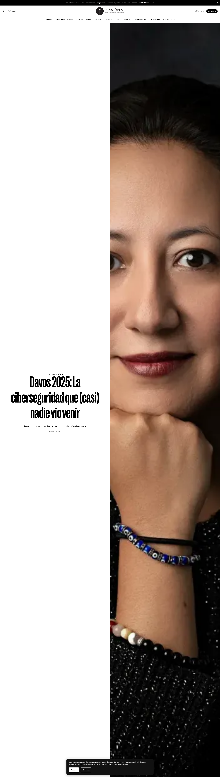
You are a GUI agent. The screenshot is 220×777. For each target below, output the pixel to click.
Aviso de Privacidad (120, 764)
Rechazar (86, 770)
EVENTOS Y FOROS (169, 20)
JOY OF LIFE (108, 20)
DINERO (88, 20)
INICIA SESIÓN (155, 20)
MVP (117, 20)
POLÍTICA (80, 20)
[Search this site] (3, 11)
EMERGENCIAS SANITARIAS (64, 20)
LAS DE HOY (48, 20)
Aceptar (74, 770)
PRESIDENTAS (127, 20)
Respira (14, 11)
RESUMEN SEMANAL (141, 20)
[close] (217, 3)
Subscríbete (212, 11)
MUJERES (98, 20)
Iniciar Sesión (199, 11)
